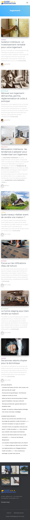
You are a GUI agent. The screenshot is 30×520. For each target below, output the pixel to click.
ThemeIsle (21, 516)
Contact (9, 512)
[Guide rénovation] (9, 3)
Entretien (3, 261)
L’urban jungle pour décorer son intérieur (16, 445)
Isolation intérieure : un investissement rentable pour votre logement (13, 45)
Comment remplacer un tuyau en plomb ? (13, 424)
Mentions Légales (18, 512)
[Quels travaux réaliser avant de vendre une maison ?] (15, 200)
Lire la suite (22, 60)
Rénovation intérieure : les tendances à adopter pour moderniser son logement (14, 152)
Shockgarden (4, 498)
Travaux (3, 212)
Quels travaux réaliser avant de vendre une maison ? (14, 215)
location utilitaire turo (6, 496)
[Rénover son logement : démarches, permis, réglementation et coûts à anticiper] (15, 79)
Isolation (3, 39)
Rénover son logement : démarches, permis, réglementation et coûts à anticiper (14, 97)
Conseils (3, 358)
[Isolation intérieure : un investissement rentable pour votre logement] (15, 28)
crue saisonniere (17, 496)
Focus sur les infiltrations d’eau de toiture (13, 264)
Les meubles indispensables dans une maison (15, 442)
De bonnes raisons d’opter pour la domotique (14, 361)
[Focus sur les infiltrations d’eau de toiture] (15, 249)
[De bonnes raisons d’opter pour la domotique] (15, 346)
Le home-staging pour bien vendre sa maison (15, 312)
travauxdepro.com (14, 498)
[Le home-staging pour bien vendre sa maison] (15, 298)
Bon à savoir (4, 91)
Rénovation (4, 146)
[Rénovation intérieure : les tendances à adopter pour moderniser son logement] (15, 135)
